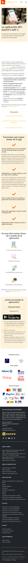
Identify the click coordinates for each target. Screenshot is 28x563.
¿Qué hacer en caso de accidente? (10, 510)
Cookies (14, 560)
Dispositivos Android (14, 307)
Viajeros (4, 493)
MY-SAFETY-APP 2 (6, 532)
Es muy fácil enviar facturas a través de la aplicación (14, 121)
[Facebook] (3, 438)
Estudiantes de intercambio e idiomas (11, 495)
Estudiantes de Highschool (8, 490)
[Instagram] (6, 438)
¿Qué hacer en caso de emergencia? (10, 507)
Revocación (13, 558)
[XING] (14, 438)
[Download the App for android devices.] (14, 317)
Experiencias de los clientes (8, 460)
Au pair (4, 484)
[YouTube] (9, 438)
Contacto (4, 556)
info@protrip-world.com (8, 430)
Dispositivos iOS (14, 311)
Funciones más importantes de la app (14, 138)
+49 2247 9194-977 (7, 428)
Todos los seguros (6, 542)
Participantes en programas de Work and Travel (13, 499)
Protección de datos (7, 560)
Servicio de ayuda (6, 529)
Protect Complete (6, 469)
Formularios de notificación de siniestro (11, 521)
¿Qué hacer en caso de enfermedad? (11, 508)
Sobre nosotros (5, 540)
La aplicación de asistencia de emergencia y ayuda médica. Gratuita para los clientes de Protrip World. (14, 35)
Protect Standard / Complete (9, 468)
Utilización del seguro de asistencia (10, 517)
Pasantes (4, 492)
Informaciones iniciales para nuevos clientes (16, 556)
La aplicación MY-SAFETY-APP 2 (12, 28)
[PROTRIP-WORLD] (11, 2)
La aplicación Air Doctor (7, 531)
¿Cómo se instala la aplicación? (14, 127)
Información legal (5, 558)
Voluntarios (5, 488)
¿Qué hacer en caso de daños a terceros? (12, 512)
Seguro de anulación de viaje (9, 471)
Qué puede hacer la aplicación (14, 116)
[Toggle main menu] (26, 2)
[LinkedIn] (12, 438)
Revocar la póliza (20, 558)
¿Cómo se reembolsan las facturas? (10, 519)
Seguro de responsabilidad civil (9, 473)
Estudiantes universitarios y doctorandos (12, 497)
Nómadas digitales (6, 486)
